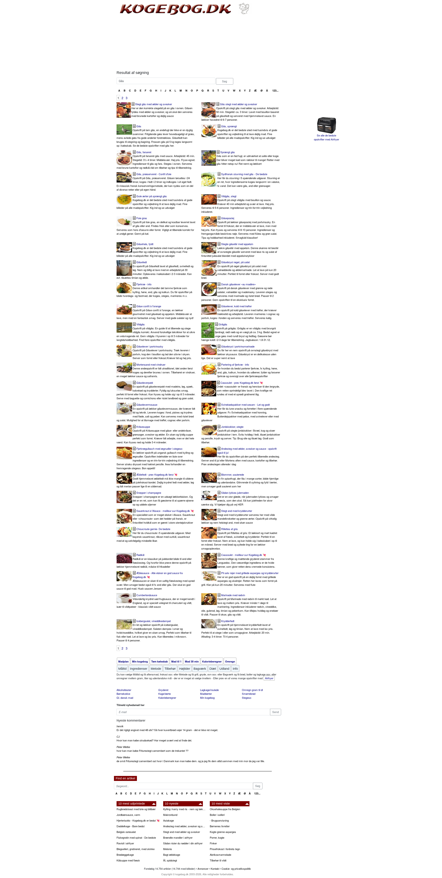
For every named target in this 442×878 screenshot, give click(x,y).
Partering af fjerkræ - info (248, 370)
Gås (156, 135)
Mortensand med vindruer (156, 370)
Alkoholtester (124, 690)
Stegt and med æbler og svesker (181, 832)
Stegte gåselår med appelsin (239, 249)
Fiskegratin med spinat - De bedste (136, 837)
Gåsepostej (239, 227)
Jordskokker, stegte (240, 434)
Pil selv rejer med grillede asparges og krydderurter (239, 578)
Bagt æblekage (171, 854)
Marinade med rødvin (239, 604)
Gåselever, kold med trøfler (240, 312)
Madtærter (206, 693)
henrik (120, 726)
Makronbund (170, 815)
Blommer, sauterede (239, 480)
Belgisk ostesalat (126, 832)
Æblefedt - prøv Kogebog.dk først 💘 (155, 480)
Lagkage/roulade (209, 690)
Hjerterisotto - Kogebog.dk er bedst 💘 (138, 820)
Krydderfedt (237, 628)
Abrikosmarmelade (220, 854)
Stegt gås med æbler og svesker (162, 110)
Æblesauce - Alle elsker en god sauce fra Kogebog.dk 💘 (156, 580)
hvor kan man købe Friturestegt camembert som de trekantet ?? (152, 750)
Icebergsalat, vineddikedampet (154, 630)
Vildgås (156, 332)
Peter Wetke (123, 747)
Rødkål (154, 560)
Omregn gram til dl (252, 690)
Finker (213, 843)
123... (275, 90)
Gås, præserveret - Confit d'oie (155, 181)
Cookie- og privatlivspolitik (236, 868)
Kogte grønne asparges (223, 832)
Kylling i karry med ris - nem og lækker (184, 809)
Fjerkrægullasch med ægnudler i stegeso (155, 458)
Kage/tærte (164, 693)
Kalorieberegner (167, 697)
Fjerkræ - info (154, 290)
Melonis (167, 849)
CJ (118, 736)
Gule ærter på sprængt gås (154, 202)
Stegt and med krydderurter (239, 516)
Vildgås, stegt (238, 203)
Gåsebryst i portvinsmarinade (239, 352)
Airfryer (269, 678)
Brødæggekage (125, 854)
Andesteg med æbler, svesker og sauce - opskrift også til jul (240, 456)
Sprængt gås (248, 158)
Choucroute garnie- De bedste (153, 534)
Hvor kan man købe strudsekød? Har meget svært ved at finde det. (154, 740)
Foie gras (156, 225)
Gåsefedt (155, 269)
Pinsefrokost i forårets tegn (225, 849)
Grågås (240, 332)
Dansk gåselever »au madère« (239, 292)
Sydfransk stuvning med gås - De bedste (248, 180)
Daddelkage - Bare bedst (131, 826)
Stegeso (246, 697)
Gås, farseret (156, 159)
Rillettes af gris (239, 538)
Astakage (168, 820)
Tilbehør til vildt (218, 860)
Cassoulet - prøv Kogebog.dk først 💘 (248, 388)
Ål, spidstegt (170, 860)
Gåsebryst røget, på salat (240, 269)
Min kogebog (207, 697)
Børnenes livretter (220, 826)
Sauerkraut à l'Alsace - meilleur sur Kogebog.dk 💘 (164, 516)
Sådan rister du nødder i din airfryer (183, 843)
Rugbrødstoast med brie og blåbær (136, 809)
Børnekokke (123, 693)
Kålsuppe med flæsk (128, 860)
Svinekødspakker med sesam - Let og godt (240, 412)
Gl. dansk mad (125, 697)
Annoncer (203, 868)
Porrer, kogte (217, 837)
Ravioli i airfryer (125, 843)
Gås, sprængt (247, 132)
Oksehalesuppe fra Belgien (225, 809)
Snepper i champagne (163, 498)
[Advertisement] (199, 43)
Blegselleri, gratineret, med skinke (136, 849)
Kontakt (215, 868)
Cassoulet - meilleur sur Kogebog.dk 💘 (246, 560)
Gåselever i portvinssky (162, 352)
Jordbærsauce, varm (128, 815)
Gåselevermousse (156, 412)
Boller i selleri (217, 815)
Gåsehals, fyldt (154, 249)
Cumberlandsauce (156, 601)
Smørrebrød (248, 693)
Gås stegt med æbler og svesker (240, 111)
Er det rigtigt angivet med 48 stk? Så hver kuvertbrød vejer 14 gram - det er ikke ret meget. (167, 730)
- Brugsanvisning (219, 820)
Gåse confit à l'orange (155, 312)
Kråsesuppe (155, 434)
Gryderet (163, 690)
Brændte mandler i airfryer (178, 837)
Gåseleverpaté (156, 390)
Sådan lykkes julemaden (239, 498)
